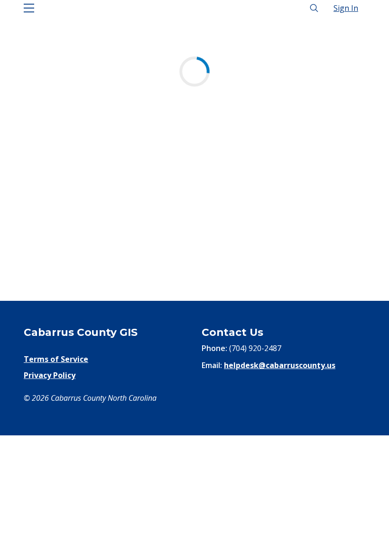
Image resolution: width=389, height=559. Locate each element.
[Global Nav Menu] (29, 8)
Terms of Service (56, 359)
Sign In (345, 8)
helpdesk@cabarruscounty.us (279, 365)
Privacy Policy (49, 375)
